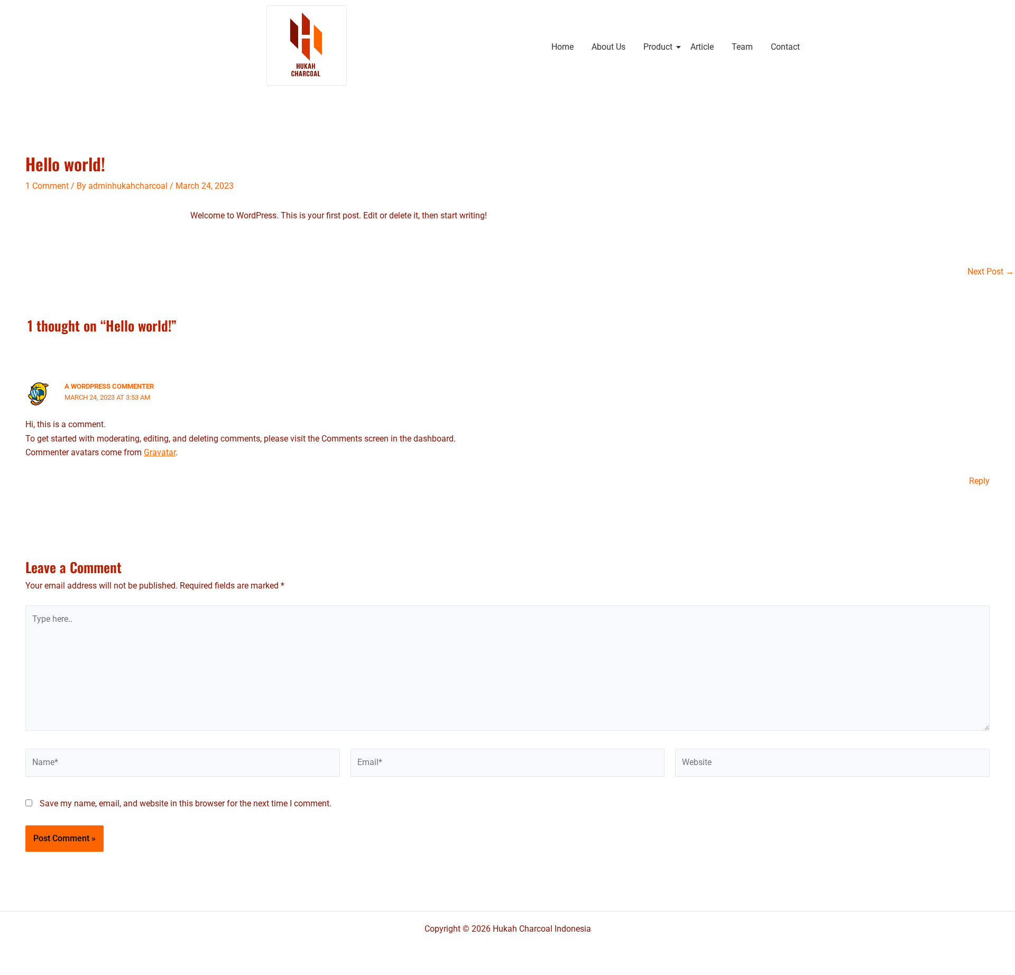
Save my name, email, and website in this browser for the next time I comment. (185, 803)
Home (562, 47)
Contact (785, 47)
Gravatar (160, 452)
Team (742, 47)
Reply (979, 481)
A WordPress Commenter (109, 386)
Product (657, 47)
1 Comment (47, 186)
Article (702, 47)
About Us (608, 47)
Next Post (990, 272)
